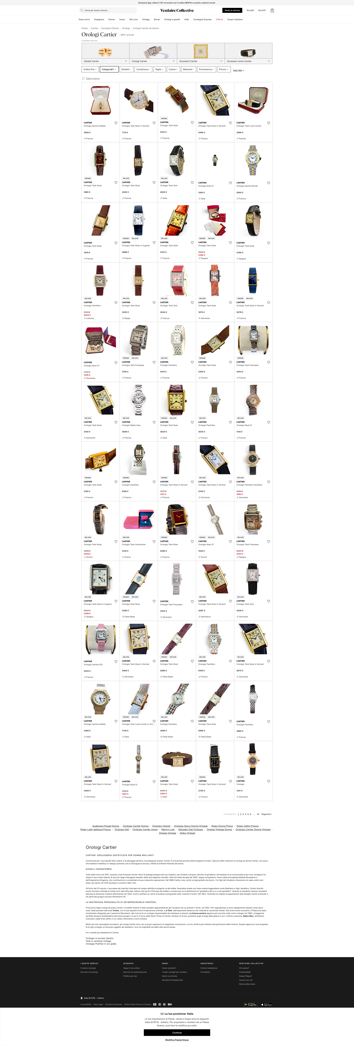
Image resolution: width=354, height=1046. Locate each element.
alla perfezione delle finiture (225, 924)
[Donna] (117, 19)
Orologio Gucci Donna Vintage (191, 826)
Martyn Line (168, 829)
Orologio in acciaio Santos (99, 938)
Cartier (94, 28)
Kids (186, 19)
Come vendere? (169, 968)
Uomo (122, 19)
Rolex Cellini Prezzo (248, 826)
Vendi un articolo (232, 10)
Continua (177, 1032)
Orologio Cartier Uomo (145, 829)
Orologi (126, 28)
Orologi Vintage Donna (219, 829)
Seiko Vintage (187, 833)
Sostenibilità (244, 972)
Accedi (250, 10)
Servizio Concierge (89, 972)
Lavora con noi (246, 980)
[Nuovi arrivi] (92, 19)
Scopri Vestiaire (235, 19)
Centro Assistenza (209, 968)
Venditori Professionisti (172, 980)
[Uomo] (127, 19)
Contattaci (205, 972)
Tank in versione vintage (98, 941)
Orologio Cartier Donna (136, 826)
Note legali (98, 1004)
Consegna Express (202, 19)
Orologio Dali (121, 829)
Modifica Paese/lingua (177, 1039)
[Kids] (191, 19)
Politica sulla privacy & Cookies (137, 1004)
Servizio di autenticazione (135, 972)
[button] (272, 10)
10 (258, 814)
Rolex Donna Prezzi (222, 826)
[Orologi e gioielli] (182, 19)
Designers (99, 19)
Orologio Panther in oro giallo (101, 943)
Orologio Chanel (161, 826)
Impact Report (245, 976)
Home (85, 28)
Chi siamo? (244, 968)
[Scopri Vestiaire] (245, 19)
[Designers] (106, 19)
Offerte (219, 19)
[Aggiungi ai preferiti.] (116, 123)
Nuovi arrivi (84, 19)
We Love (133, 19)
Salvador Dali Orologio (190, 829)
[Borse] (162, 19)
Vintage (145, 19)
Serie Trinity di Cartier (161, 916)
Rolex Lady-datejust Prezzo (95, 829)
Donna (111, 19)
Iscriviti (262, 10)
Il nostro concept (88, 968)
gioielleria (211, 874)
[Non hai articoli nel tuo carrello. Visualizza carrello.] (272, 10)
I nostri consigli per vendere (174, 972)
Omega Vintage (167, 833)
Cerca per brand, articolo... (97, 10)
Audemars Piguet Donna (105, 826)
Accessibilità (85, 1004)
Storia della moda (247, 984)
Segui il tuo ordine (131, 968)
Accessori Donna (110, 28)
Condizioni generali (113, 1004)
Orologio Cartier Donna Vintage (253, 829)
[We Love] (140, 19)
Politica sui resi (130, 976)
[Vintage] (152, 19)
